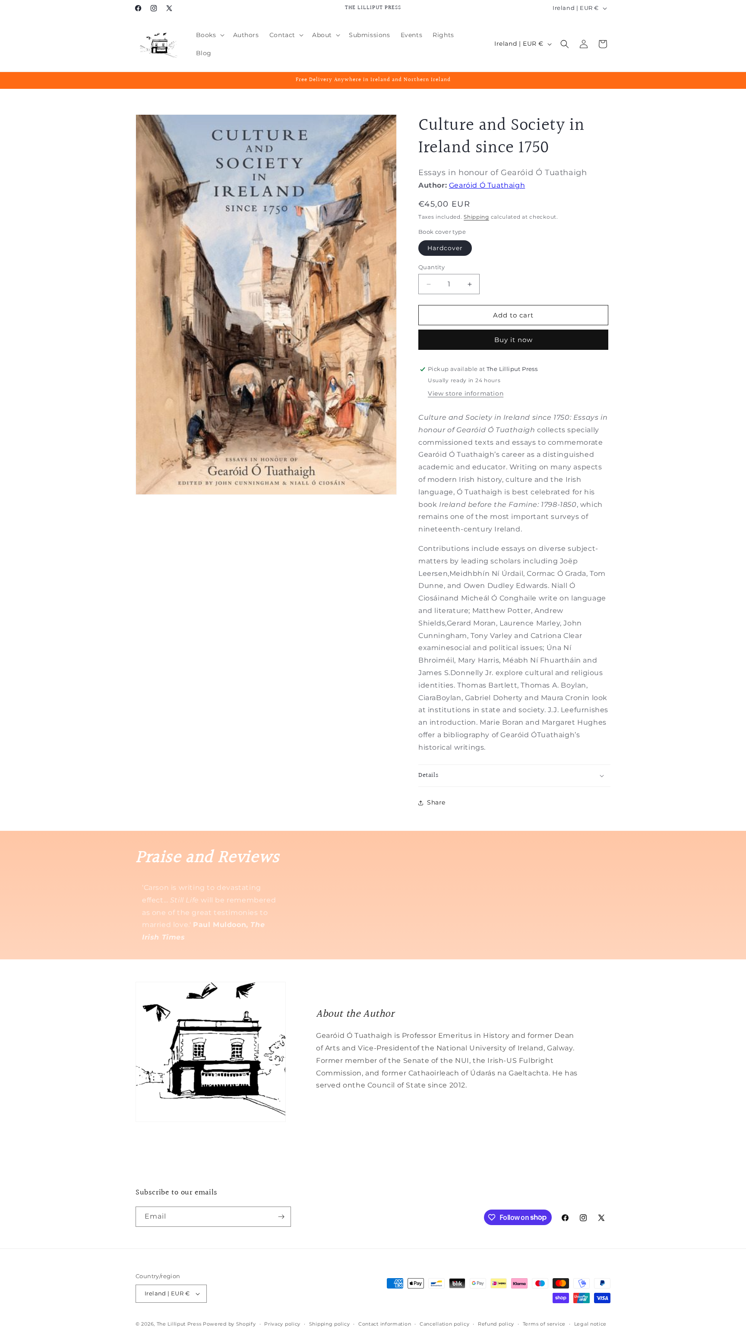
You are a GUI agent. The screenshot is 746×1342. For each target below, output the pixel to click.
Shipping (476, 217)
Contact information (384, 1324)
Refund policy (496, 1324)
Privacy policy (282, 1324)
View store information (465, 393)
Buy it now (513, 340)
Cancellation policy (444, 1324)
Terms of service (544, 1324)
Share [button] (436, 802)
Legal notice (590, 1324)
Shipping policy (329, 1324)
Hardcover (445, 248)
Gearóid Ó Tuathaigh (487, 185)
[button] (209, 35)
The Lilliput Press (179, 1324)
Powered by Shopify (229, 1324)
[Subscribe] (281, 1217)
